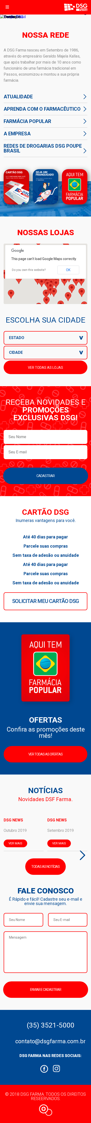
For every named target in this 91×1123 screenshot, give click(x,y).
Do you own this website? (29, 270)
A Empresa (17, 134)
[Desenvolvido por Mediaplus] (45, 1110)
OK (68, 270)
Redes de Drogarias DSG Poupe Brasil (43, 148)
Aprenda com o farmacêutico (42, 109)
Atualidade (18, 97)
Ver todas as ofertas (45, 754)
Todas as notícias (45, 867)
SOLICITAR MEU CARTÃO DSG (45, 601)
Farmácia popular (27, 121)
